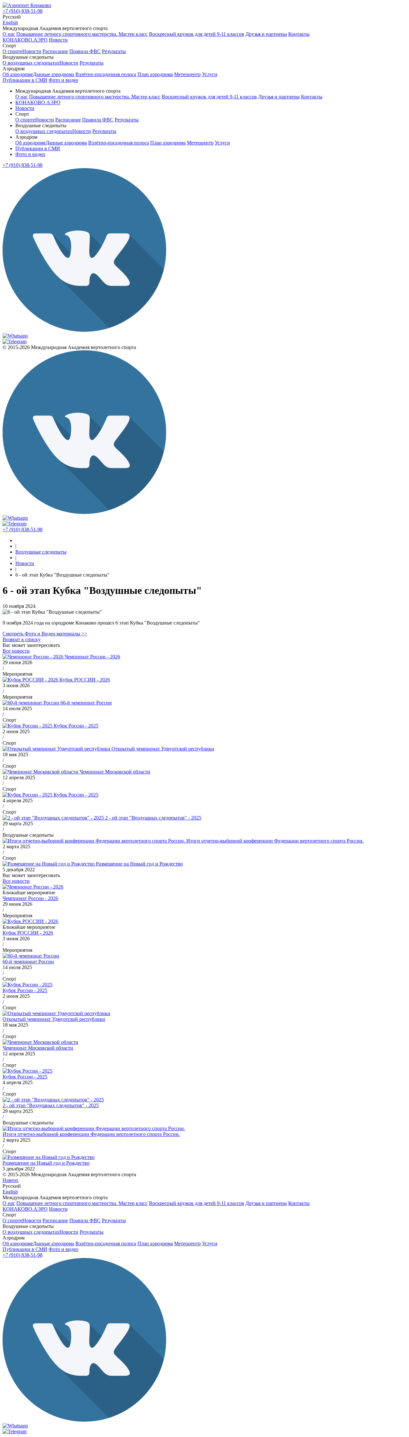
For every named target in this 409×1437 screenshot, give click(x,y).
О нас (9, 34)
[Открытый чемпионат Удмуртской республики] (56, 1013)
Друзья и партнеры (266, 34)
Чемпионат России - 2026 (92, 656)
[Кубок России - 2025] (27, 984)
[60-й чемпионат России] (31, 956)
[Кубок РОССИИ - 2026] (30, 921)
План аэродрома (155, 74)
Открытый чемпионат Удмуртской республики (163, 748)
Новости (31, 51)
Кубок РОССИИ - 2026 (84, 679)
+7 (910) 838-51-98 (22, 11)
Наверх (11, 1180)
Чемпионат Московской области (115, 771)
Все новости (16, 651)
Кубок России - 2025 (76, 725)
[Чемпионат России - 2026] (33, 886)
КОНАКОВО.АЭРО (37, 102)
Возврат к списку (22, 639)
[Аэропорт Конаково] (27, 5)
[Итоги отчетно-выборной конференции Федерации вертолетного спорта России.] (94, 1128)
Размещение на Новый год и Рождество (139, 863)
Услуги (209, 74)
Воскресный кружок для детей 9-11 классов (196, 34)
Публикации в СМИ (37, 148)
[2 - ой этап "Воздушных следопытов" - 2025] (53, 1099)
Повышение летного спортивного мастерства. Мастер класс (82, 34)
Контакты (299, 34)
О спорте (12, 51)
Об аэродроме (18, 74)
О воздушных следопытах (31, 63)
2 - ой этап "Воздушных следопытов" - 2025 (153, 817)
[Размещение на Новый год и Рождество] (49, 1157)
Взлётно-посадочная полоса (105, 74)
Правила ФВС (85, 51)
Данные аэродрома (53, 74)
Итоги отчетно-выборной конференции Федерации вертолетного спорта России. (275, 840)
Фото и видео (30, 154)
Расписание (55, 51)
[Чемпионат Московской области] (40, 1042)
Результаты (114, 51)
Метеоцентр (187, 74)
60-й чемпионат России (86, 702)
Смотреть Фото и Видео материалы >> (45, 633)
